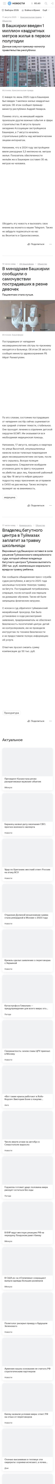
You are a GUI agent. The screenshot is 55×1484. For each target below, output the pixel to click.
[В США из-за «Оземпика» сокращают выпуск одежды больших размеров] (27, 1268)
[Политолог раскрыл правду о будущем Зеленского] (27, 1313)
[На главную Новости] (18, 3)
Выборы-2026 (12, 10)
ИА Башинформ (26, 264)
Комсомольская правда (30, 17)
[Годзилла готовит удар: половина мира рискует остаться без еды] (27, 1177)
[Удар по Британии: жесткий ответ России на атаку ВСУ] (27, 860)
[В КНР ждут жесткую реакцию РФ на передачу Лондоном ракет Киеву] (27, 1223)
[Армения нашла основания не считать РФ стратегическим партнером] (27, 1359)
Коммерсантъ (25, 525)
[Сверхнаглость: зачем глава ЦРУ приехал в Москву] (27, 1041)
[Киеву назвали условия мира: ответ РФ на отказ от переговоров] (27, 1404)
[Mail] (9, 3)
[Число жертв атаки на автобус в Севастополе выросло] (27, 1132)
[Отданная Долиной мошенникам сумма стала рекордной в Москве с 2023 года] (27, 905)
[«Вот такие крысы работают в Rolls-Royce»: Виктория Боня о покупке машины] (27, 1087)
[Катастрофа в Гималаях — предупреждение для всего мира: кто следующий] (27, 996)
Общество (7, 21)
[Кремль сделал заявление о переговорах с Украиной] (27, 950)
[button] (27, 71)
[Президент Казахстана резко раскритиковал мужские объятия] (27, 769)
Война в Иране (32, 10)
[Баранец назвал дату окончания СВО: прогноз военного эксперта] (27, 814)
